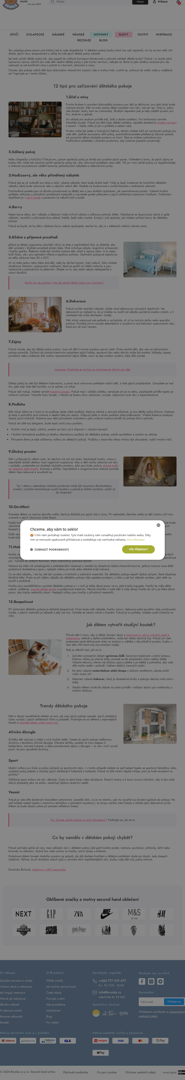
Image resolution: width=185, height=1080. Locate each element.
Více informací (136, 539)
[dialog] (92, 540)
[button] (49, 549)
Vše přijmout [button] (138, 549)
